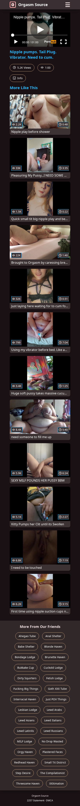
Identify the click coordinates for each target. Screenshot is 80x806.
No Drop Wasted (52, 741)
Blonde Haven (53, 646)
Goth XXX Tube (57, 689)
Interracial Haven (25, 699)
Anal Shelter (53, 636)
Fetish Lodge (54, 678)
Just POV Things (56, 699)
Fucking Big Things (25, 689)
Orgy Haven (25, 752)
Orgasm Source (33, 4)
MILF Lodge (24, 741)
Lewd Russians (53, 731)
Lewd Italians (53, 720)
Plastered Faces (53, 752)
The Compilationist (52, 773)
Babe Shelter (26, 646)
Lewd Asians (26, 720)
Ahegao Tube (27, 636)
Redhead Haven (24, 762)
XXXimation (56, 783)
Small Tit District (55, 762)
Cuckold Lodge (53, 667)
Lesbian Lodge (27, 710)
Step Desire (23, 773)
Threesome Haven (28, 783)
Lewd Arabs (54, 710)
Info (20, 78)
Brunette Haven (55, 657)
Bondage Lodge (25, 657)
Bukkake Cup (25, 667)
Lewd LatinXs (25, 731)
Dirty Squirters (27, 678)
